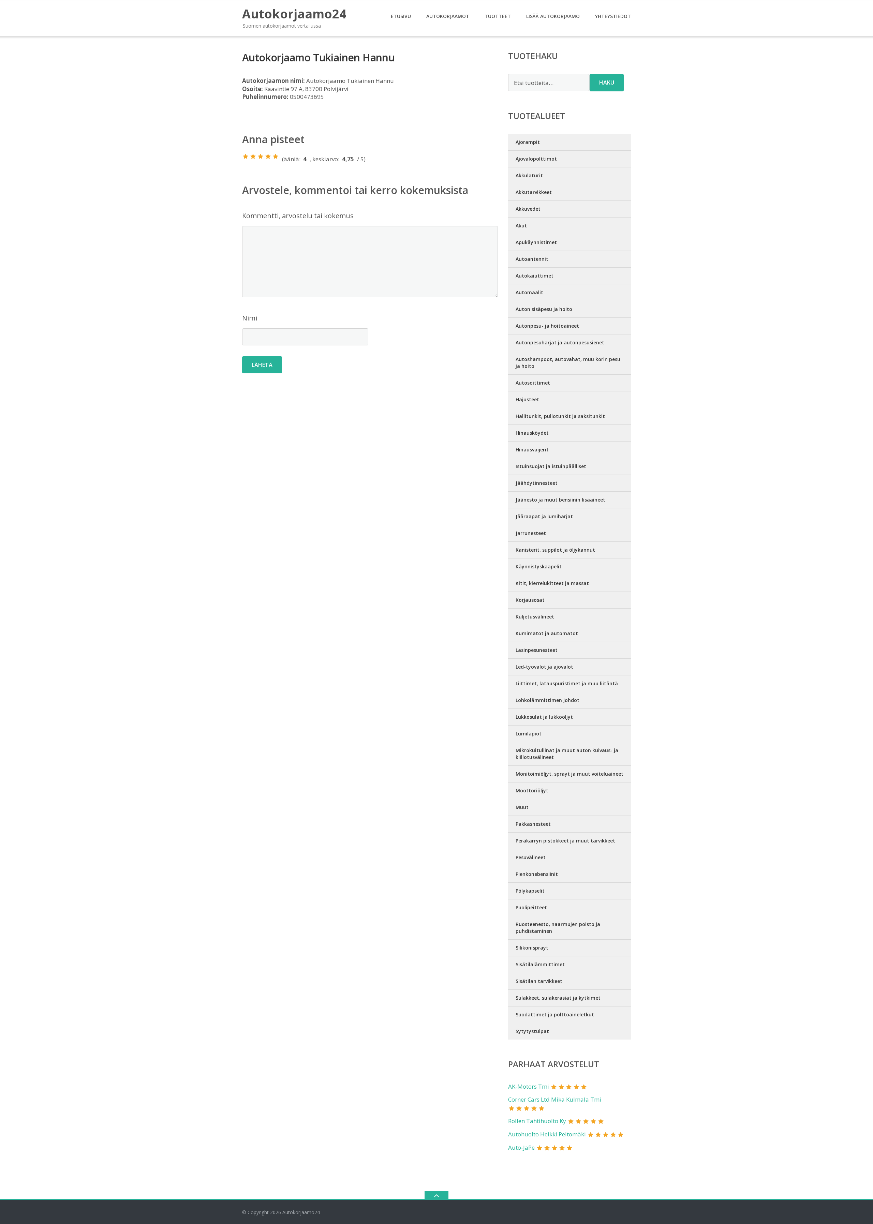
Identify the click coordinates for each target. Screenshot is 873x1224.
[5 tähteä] (275, 156)
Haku (606, 82)
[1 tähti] (245, 156)
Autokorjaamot (447, 16)
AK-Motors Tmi (528, 1086)
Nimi (249, 318)
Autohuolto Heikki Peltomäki (547, 1134)
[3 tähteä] (260, 156)
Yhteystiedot (613, 16)
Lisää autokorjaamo (553, 16)
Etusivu (401, 16)
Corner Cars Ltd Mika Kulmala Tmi (554, 1099)
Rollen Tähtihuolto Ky (537, 1121)
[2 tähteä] (253, 156)
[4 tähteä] (268, 156)
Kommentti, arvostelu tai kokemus (298, 215)
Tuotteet (498, 16)
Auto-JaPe (521, 1147)
